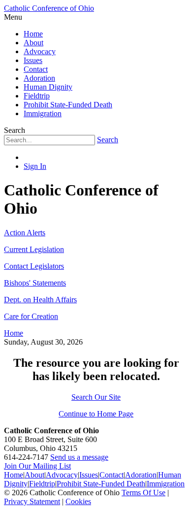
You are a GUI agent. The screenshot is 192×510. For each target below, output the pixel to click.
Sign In (35, 166)
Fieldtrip (37, 96)
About (33, 42)
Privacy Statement (32, 501)
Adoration (39, 78)
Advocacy (40, 51)
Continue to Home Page (96, 414)
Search (107, 139)
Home (33, 34)
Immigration (43, 113)
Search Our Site (96, 397)
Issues (33, 60)
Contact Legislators (34, 266)
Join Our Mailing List (37, 466)
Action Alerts (24, 232)
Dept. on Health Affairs (40, 299)
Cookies (78, 501)
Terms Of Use (143, 492)
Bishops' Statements (35, 283)
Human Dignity (48, 87)
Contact (36, 69)
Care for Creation (31, 316)
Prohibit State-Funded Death (68, 104)
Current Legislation (34, 249)
